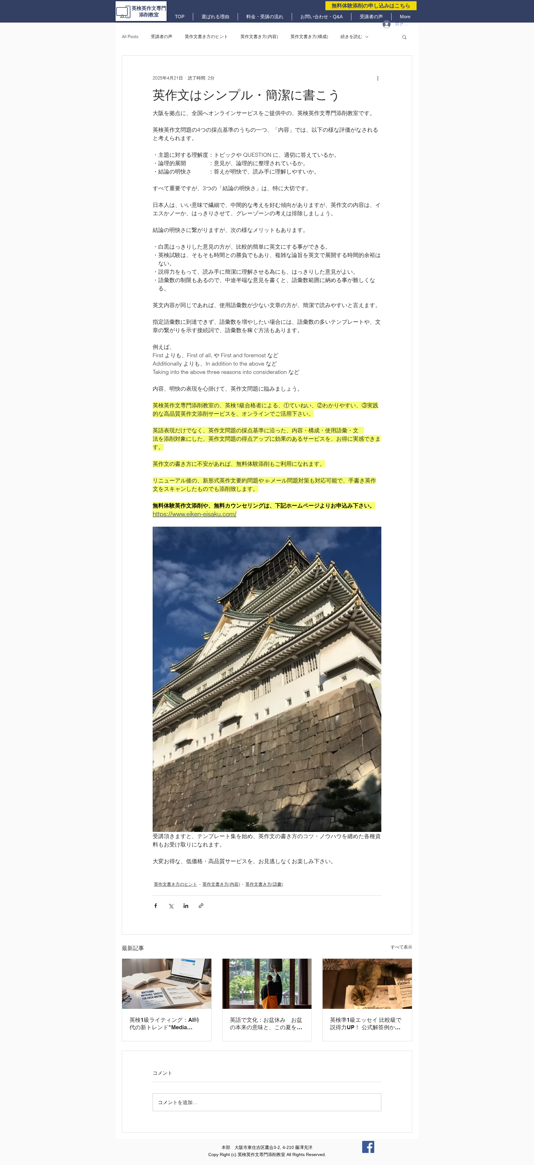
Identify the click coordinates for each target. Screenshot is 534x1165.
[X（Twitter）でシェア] (171, 906)
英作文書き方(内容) (259, 36)
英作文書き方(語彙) (264, 884)
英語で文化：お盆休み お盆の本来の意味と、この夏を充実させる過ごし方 (266, 1024)
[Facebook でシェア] (156, 906)
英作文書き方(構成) (309, 36)
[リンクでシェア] (201, 906)
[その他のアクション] (377, 78)
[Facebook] (368, 1147)
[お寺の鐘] (267, 984)
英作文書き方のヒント (206, 36)
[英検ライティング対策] (166, 984)
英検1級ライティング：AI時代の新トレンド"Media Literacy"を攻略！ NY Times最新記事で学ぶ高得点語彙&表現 (165, 1024)
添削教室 (149, 14)
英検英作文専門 (149, 8)
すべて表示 (401, 947)
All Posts (130, 36)
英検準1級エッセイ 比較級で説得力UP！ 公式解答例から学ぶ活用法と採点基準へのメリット (366, 1024)
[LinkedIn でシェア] (186, 906)
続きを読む (351, 36)
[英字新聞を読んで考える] (367, 984)
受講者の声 (161, 36)
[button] (404, 36)
